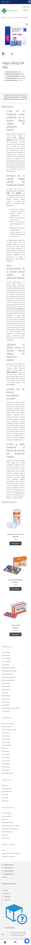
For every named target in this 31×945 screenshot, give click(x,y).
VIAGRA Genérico (12, 17)
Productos (7, 893)
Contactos (7, 900)
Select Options (15, 543)
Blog (5, 877)
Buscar (15, 942)
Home (5, 17)
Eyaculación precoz (9, 874)
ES (23, 7)
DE (25, 7)
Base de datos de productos (9, 884)
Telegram (23, 95)
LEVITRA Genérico (9, 871)
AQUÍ (25, 99)
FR (28, 7)
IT (27, 7)
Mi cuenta (5, 942)
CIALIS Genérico (8, 868)
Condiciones (7, 897)
